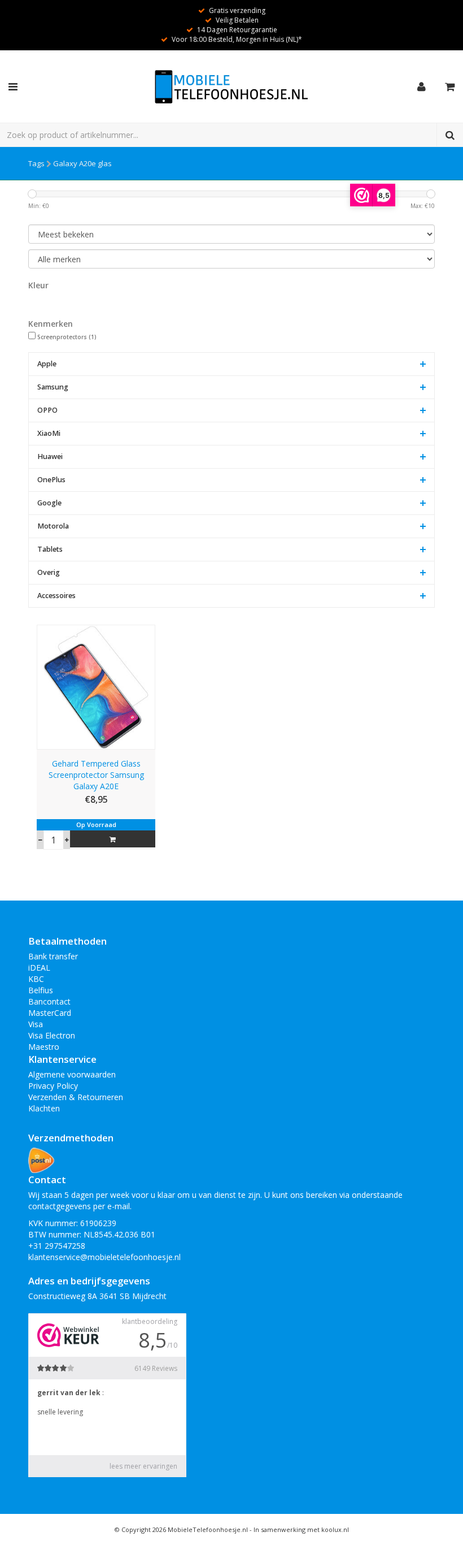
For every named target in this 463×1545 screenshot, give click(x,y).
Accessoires (56, 595)
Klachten (44, 1108)
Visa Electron (51, 1035)
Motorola (53, 526)
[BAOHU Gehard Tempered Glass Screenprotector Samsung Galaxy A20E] (96, 686)
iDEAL (39, 967)
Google (49, 503)
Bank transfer (53, 956)
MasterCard (49, 1012)
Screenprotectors (67, 337)
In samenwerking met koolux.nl (301, 1529)
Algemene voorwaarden (72, 1074)
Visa (35, 1024)
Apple (46, 364)
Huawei (50, 456)
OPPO (47, 410)
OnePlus (51, 479)
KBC (36, 978)
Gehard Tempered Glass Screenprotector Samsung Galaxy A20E (96, 774)
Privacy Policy (53, 1085)
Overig (48, 572)
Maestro (43, 1046)
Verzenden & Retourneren (75, 1097)
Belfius (40, 990)
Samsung (52, 387)
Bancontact (49, 1001)
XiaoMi (48, 433)
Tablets (50, 549)
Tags (36, 163)
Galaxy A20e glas (82, 163)
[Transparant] (38, 303)
